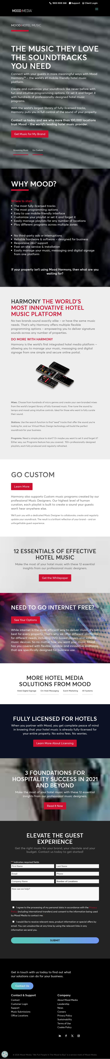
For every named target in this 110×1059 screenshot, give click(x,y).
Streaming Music (20, 150)
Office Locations (19, 1015)
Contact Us (22, 985)
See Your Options (25, 620)
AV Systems (87, 690)
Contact (15, 1000)
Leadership (63, 1004)
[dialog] (4, 1054)
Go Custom (38, 150)
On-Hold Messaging (50, 690)
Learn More (21, 486)
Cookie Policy (64, 1027)
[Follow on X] (72, 1036)
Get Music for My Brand (29, 134)
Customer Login (19, 1004)
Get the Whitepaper (55, 578)
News (60, 1007)
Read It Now (55, 806)
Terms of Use (64, 1023)
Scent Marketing (70, 690)
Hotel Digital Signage (26, 690)
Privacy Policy (64, 1015)
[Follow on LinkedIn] (59, 1036)
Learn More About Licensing (54, 743)
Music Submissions (20, 1011)
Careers (61, 1011)
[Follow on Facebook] (66, 1036)
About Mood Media (67, 1000)
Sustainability (64, 1019)
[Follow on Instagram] (78, 1036)
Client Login (91, 3)
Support (75, 3)
